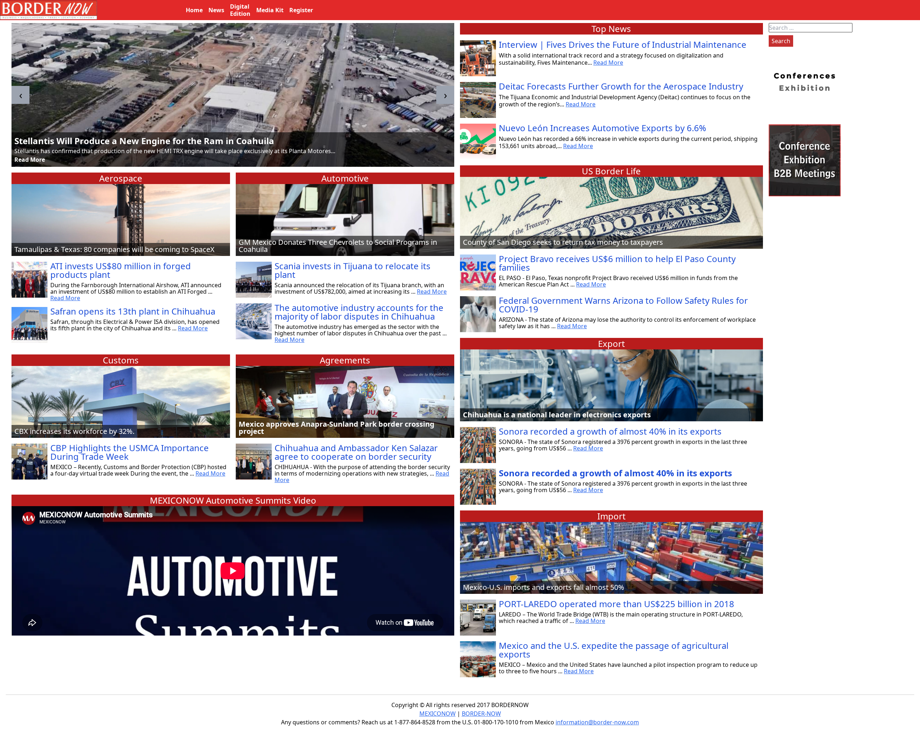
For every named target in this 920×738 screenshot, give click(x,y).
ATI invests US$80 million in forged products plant (120, 270)
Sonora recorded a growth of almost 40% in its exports (610, 431)
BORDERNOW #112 (54, 141)
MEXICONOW (437, 714)
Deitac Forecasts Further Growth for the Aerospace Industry (621, 86)
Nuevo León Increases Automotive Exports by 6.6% (602, 128)
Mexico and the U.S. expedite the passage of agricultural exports (613, 650)
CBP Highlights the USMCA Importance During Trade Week (129, 452)
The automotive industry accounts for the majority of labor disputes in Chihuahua (359, 312)
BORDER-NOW (481, 714)
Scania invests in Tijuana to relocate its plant (353, 270)
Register (301, 10)
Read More (29, 160)
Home (194, 10)
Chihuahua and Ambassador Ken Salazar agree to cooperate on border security (356, 452)
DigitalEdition (240, 10)
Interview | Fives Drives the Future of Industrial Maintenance (622, 44)
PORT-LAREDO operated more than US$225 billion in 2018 (616, 604)
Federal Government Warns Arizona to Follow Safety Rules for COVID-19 (623, 304)
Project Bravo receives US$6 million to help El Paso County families (617, 263)
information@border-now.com (597, 722)
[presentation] (20, 95)
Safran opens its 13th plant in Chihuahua (132, 311)
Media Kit (270, 10)
